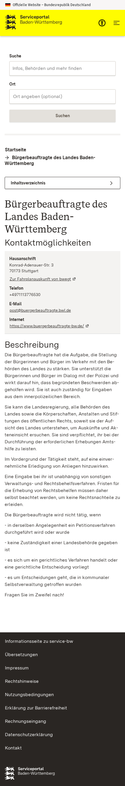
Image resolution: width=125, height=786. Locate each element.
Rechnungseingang (25, 721)
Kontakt (13, 748)
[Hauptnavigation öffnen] (116, 23)
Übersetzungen (21, 654)
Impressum (17, 668)
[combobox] (62, 68)
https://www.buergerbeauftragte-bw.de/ (50, 326)
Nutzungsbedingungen (29, 694)
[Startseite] (33, 22)
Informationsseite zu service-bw (39, 641)
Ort (12, 84)
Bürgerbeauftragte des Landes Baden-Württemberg (50, 160)
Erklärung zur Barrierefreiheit (36, 708)
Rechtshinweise (22, 681)
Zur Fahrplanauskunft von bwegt (43, 279)
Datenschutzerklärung (29, 734)
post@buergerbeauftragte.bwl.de (40, 310)
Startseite (15, 150)
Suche (15, 56)
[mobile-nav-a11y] (102, 23)
